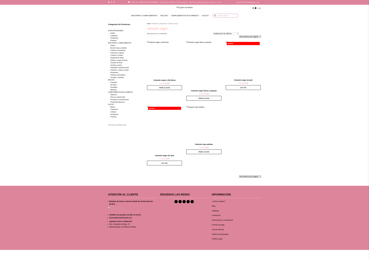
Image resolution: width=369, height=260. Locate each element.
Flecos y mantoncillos (117, 97)
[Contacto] (192, 201)
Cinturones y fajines (117, 53)
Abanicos (113, 94)
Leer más (243, 87)
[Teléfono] (188, 201)
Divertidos (113, 87)
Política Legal (217, 239)
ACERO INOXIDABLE (115, 30)
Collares (113, 112)
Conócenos (216, 215)
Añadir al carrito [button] (164, 87)
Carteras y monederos (117, 50)
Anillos (112, 33)
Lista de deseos (218, 229)
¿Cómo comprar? (218, 201)
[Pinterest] (184, 201)
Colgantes (113, 35)
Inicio (149, 23)
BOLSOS (164, 15)
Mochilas (113, 89)
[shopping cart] (256, 8)
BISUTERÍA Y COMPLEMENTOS (144, 15)
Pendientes (114, 38)
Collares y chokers (116, 55)
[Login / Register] (253, 8)
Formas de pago (218, 225)
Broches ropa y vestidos (118, 48)
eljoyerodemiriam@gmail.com (247, 2)
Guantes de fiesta (116, 62)
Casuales (113, 82)
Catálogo (215, 211)
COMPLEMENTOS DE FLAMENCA (185, 15)
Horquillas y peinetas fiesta (119, 67)
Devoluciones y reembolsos (222, 220)
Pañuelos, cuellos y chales (119, 70)
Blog (213, 206)
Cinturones (114, 109)
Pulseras (113, 40)
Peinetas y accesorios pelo (119, 99)
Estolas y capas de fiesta (118, 60)
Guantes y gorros (116, 65)
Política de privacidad (220, 234)
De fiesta (113, 85)
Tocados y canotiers (117, 77)
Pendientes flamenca (117, 102)
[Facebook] (176, 201)
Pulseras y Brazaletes (117, 75)
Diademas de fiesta (117, 58)
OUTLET (205, 15)
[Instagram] (180, 201)
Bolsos (112, 107)
